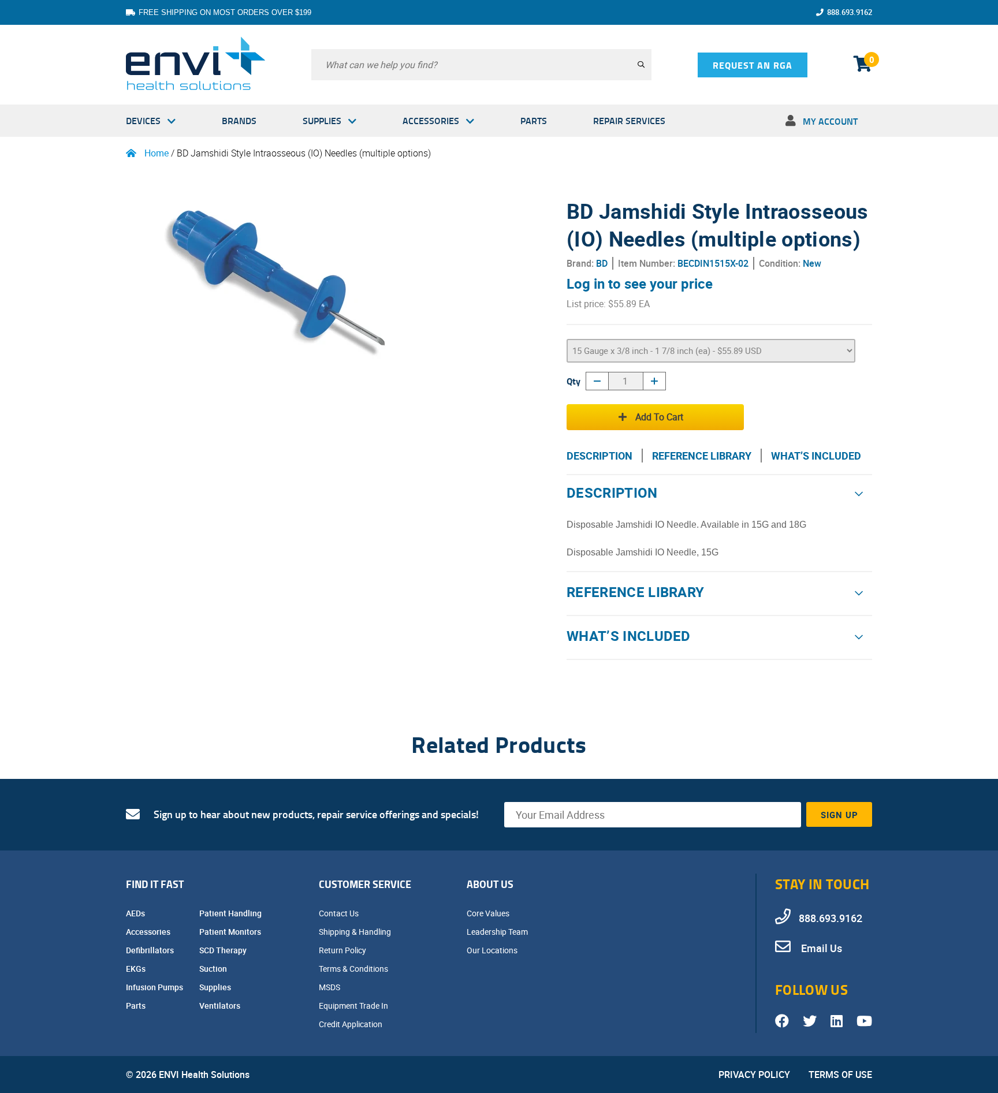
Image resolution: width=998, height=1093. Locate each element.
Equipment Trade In (354, 1005)
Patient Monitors (231, 931)
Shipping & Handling (356, 931)
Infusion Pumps (155, 987)
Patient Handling (231, 913)
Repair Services (629, 120)
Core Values (489, 913)
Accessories (431, 120)
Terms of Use (840, 1074)
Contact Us (339, 913)
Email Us (820, 948)
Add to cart (659, 417)
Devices (143, 120)
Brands (239, 120)
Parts (533, 120)
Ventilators (220, 1005)
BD (602, 263)
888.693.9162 (849, 12)
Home (156, 153)
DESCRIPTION (599, 455)
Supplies (322, 120)
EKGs (136, 968)
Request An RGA (752, 65)
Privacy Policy (754, 1074)
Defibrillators (151, 950)
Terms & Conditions (354, 968)
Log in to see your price (640, 283)
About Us (490, 883)
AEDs (136, 913)
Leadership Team (498, 931)
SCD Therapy (223, 950)
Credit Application (351, 1024)
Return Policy (343, 950)
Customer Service (365, 883)
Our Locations (493, 950)
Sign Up (839, 814)
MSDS (330, 987)
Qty (573, 380)
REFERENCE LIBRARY (701, 455)
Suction (214, 968)
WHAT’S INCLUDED (816, 455)
